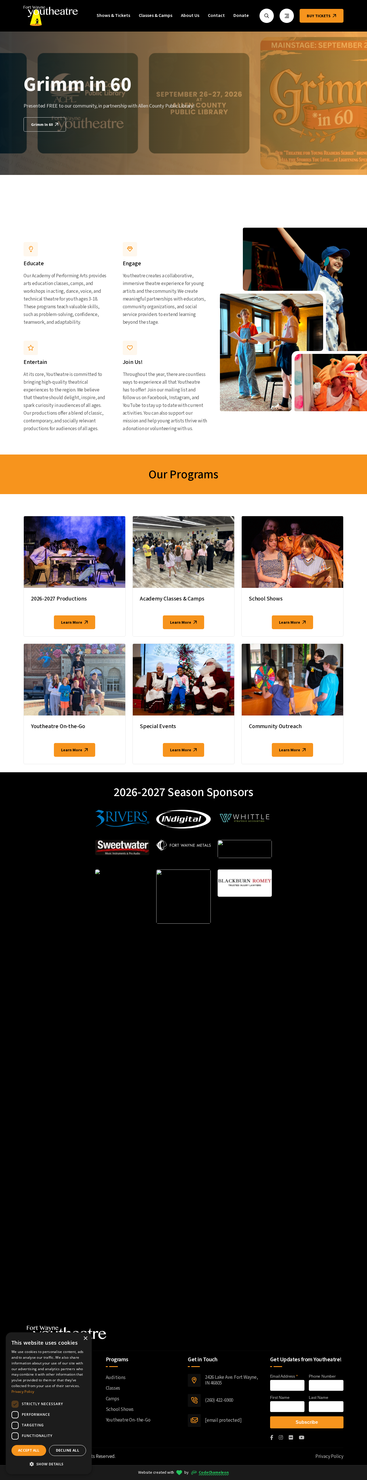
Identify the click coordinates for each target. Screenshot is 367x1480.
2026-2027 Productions (59, 598)
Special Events (158, 726)
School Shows (266, 598)
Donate (241, 15)
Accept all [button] (29, 1450)
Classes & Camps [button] (155, 15)
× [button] (85, 1338)
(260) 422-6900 (219, 1400)
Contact (216, 15)
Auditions (116, 1377)
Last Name (318, 1397)
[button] (48, 1464)
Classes (113, 1388)
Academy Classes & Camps (172, 598)
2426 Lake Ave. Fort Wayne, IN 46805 (231, 1380)
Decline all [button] (67, 1450)
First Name (280, 1397)
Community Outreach (275, 726)
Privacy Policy (329, 1456)
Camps (112, 1399)
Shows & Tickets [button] (113, 15)
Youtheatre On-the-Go (58, 726)
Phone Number (322, 1376)
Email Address (284, 1376)
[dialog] (49, 1403)
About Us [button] (190, 15)
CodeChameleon (214, 1472)
